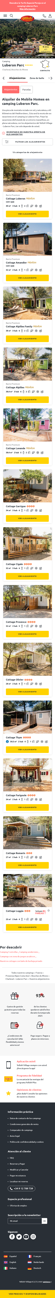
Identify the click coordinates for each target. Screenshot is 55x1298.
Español (12, 1256)
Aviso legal (15, 1136)
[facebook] (12, 1237)
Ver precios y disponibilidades (27, 1294)
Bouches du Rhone (19, 70)
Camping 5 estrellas (9, 952)
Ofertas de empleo (18, 1206)
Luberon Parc (22, 979)
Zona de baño (37, 78)
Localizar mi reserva (19, 1181)
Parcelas (26, 89)
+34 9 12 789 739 (23, 1188)
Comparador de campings (21, 1130)
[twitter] (19, 1237)
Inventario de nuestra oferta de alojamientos (25, 133)
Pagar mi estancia (18, 1175)
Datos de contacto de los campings (25, 1118)
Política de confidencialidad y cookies (27, 1142)
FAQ (12, 1158)
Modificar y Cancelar (19, 1170)
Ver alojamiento (27, 214)
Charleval (6, 70)
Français (37, 1256)
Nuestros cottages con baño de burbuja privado (21, 961)
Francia (39, 973)
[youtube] (26, 1237)
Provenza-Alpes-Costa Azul (18, 976)
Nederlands (38, 1262)
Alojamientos (17, 78)
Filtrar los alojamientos (30, 142)
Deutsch (37, 1268)
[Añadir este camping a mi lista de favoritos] (51, 23)
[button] (3, 57)
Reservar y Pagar (17, 1164)
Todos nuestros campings (22, 973)
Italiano (12, 1268)
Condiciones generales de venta (24, 1124)
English (12, 1262)
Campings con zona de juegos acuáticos (17, 956)
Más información (27, 9)
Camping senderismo (28, 952)
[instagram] (33, 1237)
